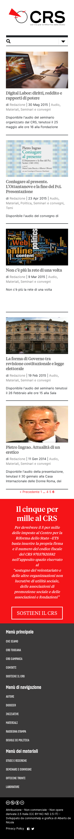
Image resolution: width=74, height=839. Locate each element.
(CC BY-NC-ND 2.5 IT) (43, 814)
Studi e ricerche (16, 760)
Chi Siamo (12, 641)
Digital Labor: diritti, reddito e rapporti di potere (34, 95)
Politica (26, 203)
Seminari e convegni (36, 109)
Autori (10, 696)
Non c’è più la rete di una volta (34, 270)
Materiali (12, 109)
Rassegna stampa (16, 731)
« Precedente (29, 492)
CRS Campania (14, 659)
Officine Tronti (15, 778)
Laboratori (12, 787)
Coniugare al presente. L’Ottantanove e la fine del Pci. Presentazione (34, 186)
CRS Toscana (13, 650)
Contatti (11, 667)
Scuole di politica (17, 740)
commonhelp (33, 818)
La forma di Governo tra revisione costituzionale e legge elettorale (35, 363)
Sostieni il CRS (37, 613)
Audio (55, 105)
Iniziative (12, 714)
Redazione (18, 105)
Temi (9, 208)
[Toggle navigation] (63, 41)
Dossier (11, 705)
